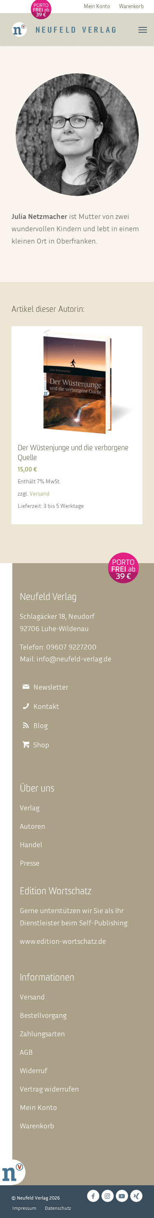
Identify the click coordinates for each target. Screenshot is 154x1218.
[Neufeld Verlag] (63, 29)
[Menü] (142, 29)
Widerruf (33, 1070)
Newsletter (50, 687)
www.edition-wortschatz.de (63, 940)
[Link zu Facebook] (93, 1196)
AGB (26, 1051)
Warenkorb (131, 6)
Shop (41, 744)
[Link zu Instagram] (107, 1196)
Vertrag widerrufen (49, 1088)
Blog (40, 725)
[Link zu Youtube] (122, 1196)
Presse (29, 862)
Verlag (29, 807)
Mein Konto (97, 6)
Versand (40, 493)
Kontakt (46, 706)
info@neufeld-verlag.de (74, 658)
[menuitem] (97, 6)
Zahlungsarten (42, 1033)
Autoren (32, 825)
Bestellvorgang (43, 1015)
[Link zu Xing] (136, 1196)
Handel (31, 844)
